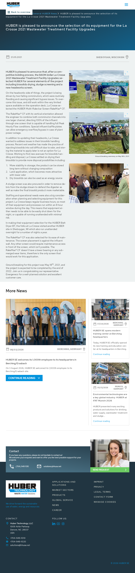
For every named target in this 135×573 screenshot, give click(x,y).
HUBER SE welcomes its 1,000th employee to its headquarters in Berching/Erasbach (41, 361)
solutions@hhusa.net (52, 466)
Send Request (101, 469)
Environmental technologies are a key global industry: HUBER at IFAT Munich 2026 (110, 397)
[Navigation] (126, 4)
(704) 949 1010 (22, 466)
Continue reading (21, 378)
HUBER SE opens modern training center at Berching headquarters (107, 333)
